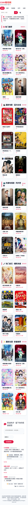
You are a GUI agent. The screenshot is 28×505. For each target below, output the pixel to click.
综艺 (19, 8)
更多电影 (24, 105)
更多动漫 (24, 341)
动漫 (24, 8)
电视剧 (13, 8)
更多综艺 (24, 263)
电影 (7, 8)
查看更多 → (23, 27)
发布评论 (9, 441)
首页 (2, 8)
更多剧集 (23, 184)
